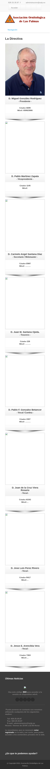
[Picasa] (28, 7)
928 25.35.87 (13, 3)
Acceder (14, 8)
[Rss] (29, 699)
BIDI (25, 692)
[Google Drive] (33, 7)
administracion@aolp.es (35, 3)
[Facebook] (23, 7)
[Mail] (27, 116)
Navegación (12, 30)
